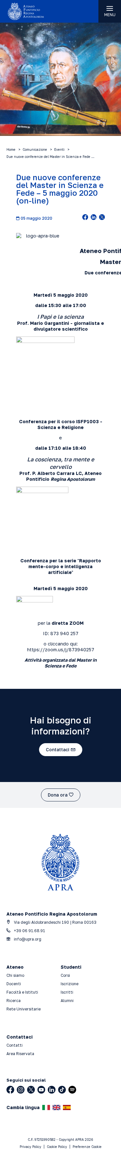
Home (10, 149)
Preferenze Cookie (87, 1147)
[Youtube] (41, 1090)
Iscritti (67, 992)
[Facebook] (10, 1090)
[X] (31, 1090)
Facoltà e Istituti (22, 992)
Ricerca (13, 1000)
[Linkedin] (51, 1090)
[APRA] (30, 11)
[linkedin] (93, 217)
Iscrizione (69, 983)
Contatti (14, 1045)
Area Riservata (20, 1053)
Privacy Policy (30, 1147)
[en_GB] (56, 1107)
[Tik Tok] (62, 1090)
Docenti (13, 983)
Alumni (67, 1000)
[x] (102, 217)
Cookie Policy (57, 1147)
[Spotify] (72, 1090)
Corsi (65, 975)
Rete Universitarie (23, 1009)
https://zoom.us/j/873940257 (60, 649)
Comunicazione (35, 149)
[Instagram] (21, 1090)
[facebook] (85, 217)
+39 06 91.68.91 (29, 930)
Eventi (59, 149)
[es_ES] (67, 1107)
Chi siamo (15, 975)
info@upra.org (27, 939)
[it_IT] (46, 1107)
